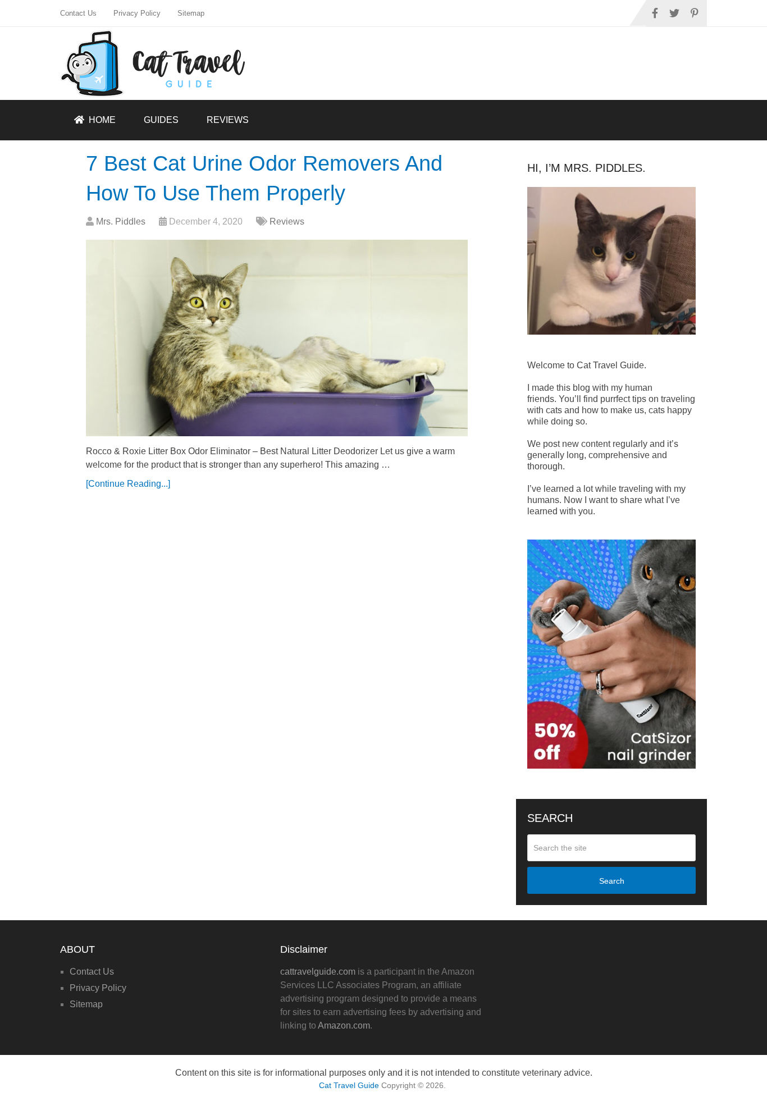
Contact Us (78, 13)
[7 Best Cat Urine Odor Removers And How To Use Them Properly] (277, 338)
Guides (161, 120)
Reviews (228, 120)
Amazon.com (344, 1025)
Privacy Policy (137, 13)
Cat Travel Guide (349, 1085)
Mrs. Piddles (120, 221)
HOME (101, 120)
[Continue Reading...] (128, 483)
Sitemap (190, 13)
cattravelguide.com (317, 971)
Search (611, 880)
